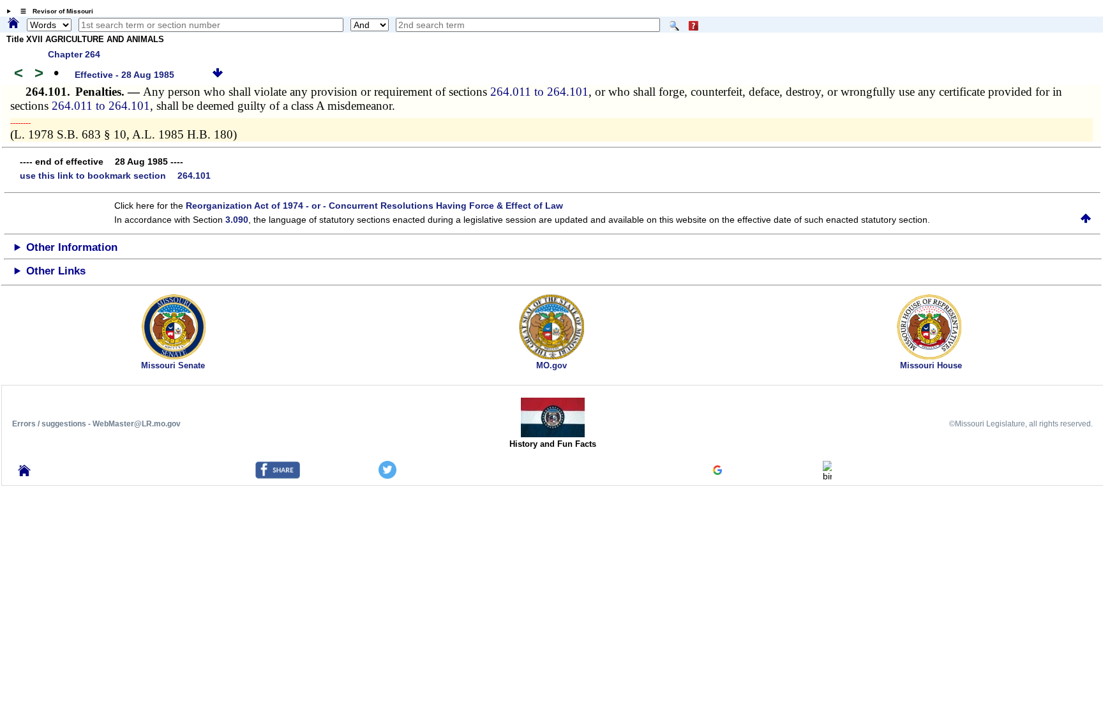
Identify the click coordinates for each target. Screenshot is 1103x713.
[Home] (13, 23)
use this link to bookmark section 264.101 (115, 175)
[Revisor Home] (24, 473)
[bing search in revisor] (827, 476)
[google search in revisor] (717, 472)
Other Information (71, 247)
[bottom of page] (218, 75)
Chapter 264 (74, 54)
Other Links (56, 271)
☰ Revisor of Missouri (53, 11)
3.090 (236, 219)
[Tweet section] (387, 475)
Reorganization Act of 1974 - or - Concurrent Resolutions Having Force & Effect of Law (374, 205)
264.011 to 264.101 (539, 91)
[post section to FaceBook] (277, 475)
